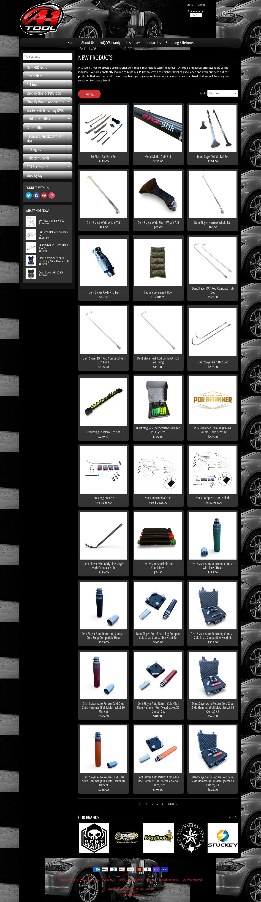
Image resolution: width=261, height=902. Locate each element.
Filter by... (89, 94)
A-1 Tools (49, 85)
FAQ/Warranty (110, 42)
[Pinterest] (44, 195)
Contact (151, 879)
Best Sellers (34, 75)
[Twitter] (29, 195)
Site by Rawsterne (130, 892)
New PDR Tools (37, 67)
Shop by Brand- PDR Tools (49, 93)
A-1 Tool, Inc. (129, 889)
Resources (133, 42)
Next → (173, 803)
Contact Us (153, 42)
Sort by (203, 93)
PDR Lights (49, 150)
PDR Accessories (49, 167)
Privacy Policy (68, 879)
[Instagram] (51, 195)
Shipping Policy (169, 879)
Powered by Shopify (130, 894)
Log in (190, 5)
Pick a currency (195, 11)
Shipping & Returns (180, 42)
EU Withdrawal (192, 879)
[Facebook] (36, 195)
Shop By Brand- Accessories (49, 102)
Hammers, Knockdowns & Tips (49, 138)
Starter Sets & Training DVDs (45, 110)
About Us (87, 42)
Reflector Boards (49, 158)
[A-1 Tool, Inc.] (42, 19)
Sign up (201, 5)
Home (71, 42)
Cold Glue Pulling (49, 119)
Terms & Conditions (130, 879)
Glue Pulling (49, 128)
